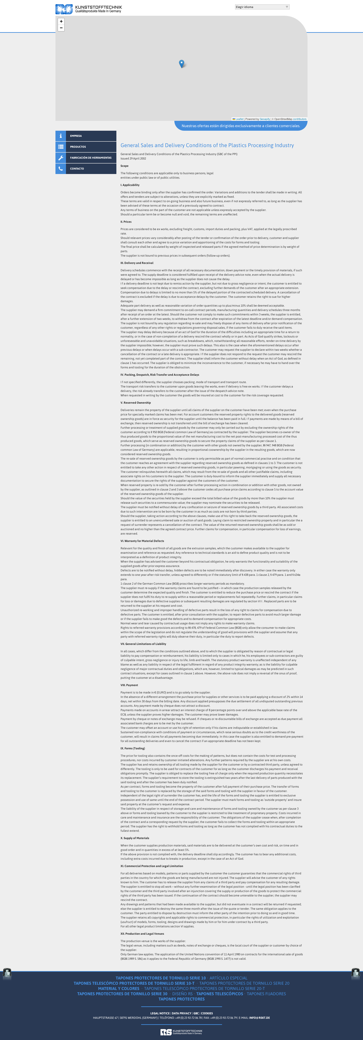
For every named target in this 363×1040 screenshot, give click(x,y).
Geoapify (265, 119)
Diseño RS (182, 993)
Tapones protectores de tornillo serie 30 (122, 993)
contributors (299, 119)
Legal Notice (160, 1013)
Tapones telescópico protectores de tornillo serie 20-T (204, 988)
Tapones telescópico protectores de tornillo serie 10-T (135, 983)
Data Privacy (181, 1013)
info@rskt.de (259, 1017)
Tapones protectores (182, 999)
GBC (196, 1013)
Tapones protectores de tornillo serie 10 (161, 977)
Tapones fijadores (266, 993)
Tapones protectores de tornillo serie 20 (244, 983)
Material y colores (119, 988)
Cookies (207, 1013)
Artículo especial (228, 977)
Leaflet (239, 119)
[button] (181, 64)
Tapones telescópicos (219, 993)
